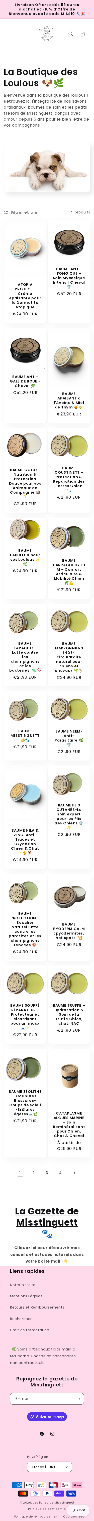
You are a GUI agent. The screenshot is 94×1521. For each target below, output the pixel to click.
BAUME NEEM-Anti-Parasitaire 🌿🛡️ (69, 738)
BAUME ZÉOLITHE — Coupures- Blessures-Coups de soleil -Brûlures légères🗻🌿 (25, 1103)
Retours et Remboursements (37, 1307)
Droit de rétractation (29, 1330)
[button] (10, 33)
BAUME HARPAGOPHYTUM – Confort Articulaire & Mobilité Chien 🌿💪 (69, 571)
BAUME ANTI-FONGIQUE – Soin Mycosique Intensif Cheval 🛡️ (69, 277)
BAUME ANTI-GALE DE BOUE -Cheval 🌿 (25, 381)
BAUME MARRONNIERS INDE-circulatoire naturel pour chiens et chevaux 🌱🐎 (69, 657)
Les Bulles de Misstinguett (53, 1503)
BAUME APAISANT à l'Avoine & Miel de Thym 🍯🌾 (69, 400)
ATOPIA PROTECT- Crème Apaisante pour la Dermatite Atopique (25, 295)
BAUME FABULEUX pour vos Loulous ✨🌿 (25, 557)
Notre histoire (22, 1284)
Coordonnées (73, 1517)
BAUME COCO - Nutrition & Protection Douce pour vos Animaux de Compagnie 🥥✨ (25, 483)
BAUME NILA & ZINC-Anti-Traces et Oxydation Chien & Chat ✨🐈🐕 (25, 841)
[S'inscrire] (78, 1399)
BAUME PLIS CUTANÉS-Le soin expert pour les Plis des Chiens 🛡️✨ (68, 816)
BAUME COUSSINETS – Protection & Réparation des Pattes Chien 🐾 (69, 479)
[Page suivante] (74, 1172)
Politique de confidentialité (49, 1509)
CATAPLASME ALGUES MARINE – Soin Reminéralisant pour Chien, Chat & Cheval (69, 1124)
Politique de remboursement (36, 1517)
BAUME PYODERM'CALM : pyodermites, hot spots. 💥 (69, 931)
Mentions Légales (26, 1296)
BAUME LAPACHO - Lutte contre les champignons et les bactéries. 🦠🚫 (25, 657)
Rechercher (21, 1318)
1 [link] (20, 1172)
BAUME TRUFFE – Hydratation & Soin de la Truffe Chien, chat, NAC (69, 1014)
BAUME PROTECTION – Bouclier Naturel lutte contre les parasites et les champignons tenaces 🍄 (25, 929)
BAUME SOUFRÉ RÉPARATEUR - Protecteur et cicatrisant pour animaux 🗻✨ (25, 1016)
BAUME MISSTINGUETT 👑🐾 (25, 735)
